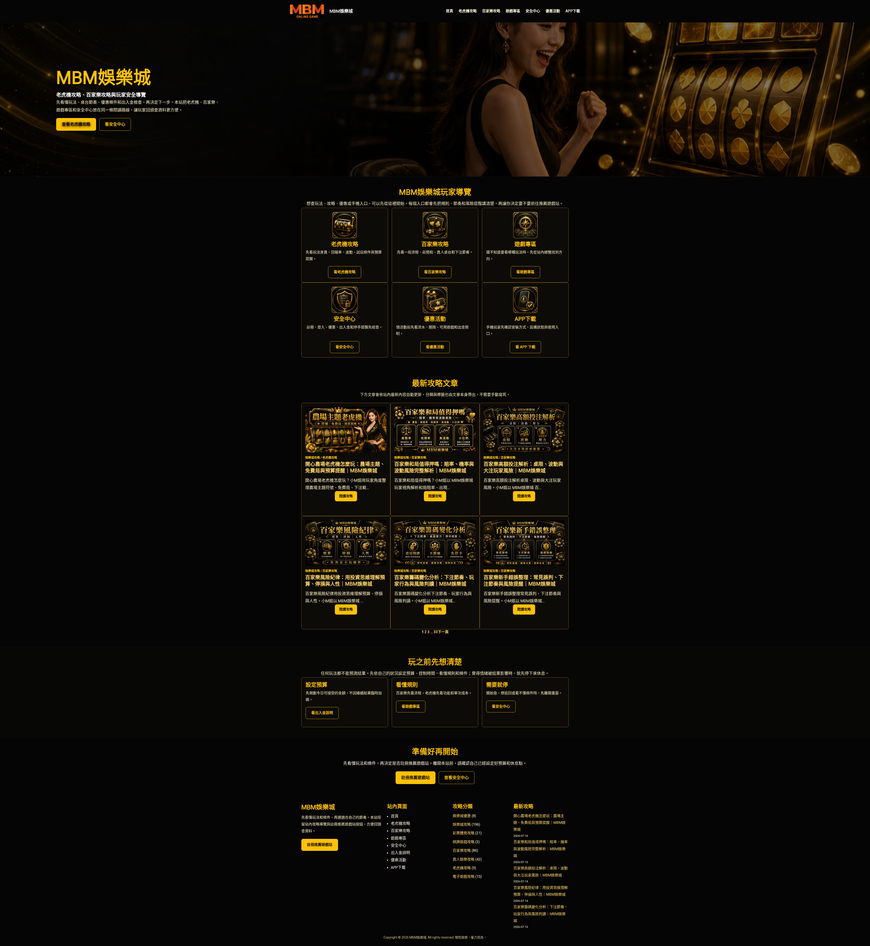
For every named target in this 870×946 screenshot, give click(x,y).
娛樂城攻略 (312, 457)
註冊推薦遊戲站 (415, 777)
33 (436, 632)
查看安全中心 (456, 777)
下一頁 (443, 632)
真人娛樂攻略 (463, 859)
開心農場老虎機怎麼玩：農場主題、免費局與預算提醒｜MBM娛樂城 (345, 467)
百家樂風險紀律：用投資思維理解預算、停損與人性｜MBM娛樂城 (345, 580)
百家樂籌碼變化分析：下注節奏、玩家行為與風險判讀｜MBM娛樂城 (434, 580)
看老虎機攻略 (344, 272)
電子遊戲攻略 (463, 876)
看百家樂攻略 (435, 272)
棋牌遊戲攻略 (463, 842)
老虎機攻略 (329, 457)
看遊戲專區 (525, 272)
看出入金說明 (322, 713)
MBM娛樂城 (341, 11)
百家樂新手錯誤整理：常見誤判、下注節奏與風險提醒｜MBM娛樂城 (523, 580)
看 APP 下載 (525, 347)
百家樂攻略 (418, 457)
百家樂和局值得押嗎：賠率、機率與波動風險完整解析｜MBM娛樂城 (434, 467)
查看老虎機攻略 (76, 124)
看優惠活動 (435, 347)
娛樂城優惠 (462, 816)
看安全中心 (115, 124)
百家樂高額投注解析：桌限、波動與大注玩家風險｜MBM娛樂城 (523, 467)
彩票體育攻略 (463, 833)
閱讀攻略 (348, 497)
